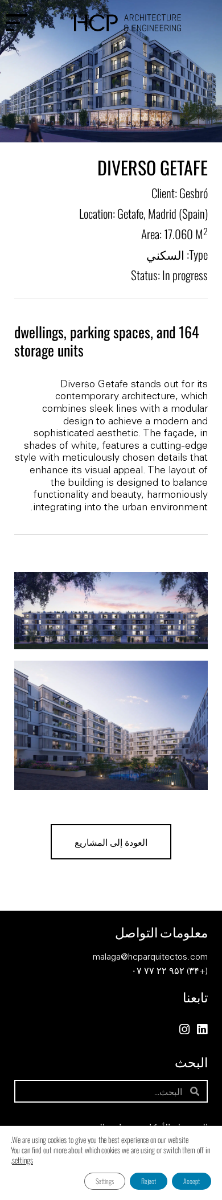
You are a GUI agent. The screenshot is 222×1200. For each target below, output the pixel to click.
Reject (148, 1181)
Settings (105, 1181)
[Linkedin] (202, 1029)
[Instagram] (184, 1029)
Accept (191, 1181)
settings (22, 1160)
